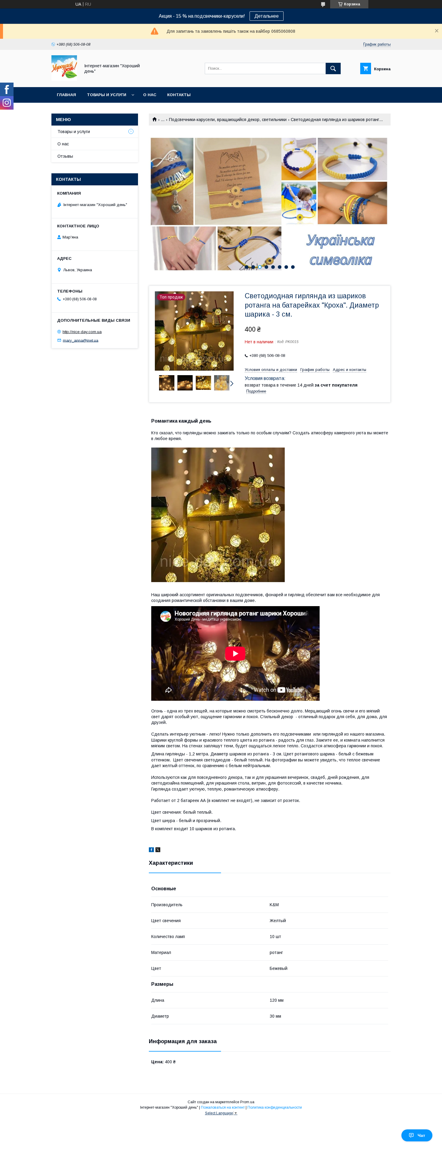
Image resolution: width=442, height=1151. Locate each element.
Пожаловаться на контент (223, 1107)
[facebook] (151, 850)
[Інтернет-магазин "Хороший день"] (64, 79)
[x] (157, 850)
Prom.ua (247, 1102)
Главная (66, 95)
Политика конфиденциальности (274, 1107)
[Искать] (333, 68)
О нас (149, 95)
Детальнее (266, 16)
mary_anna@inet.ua (80, 340)
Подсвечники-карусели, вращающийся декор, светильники (228, 119)
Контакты (179, 95)
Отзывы (65, 156)
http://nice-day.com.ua (82, 332)
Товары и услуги (106, 95)
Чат (421, 1135)
